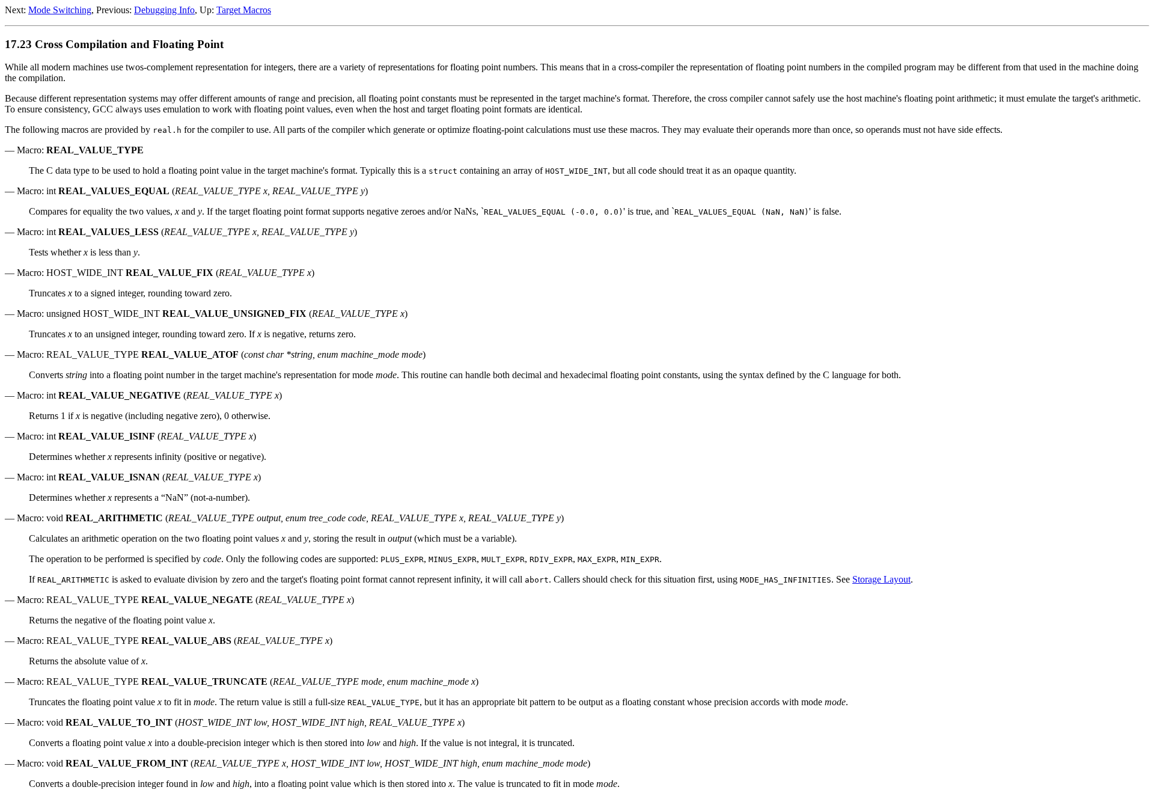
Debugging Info (164, 10)
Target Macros (243, 10)
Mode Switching (59, 10)
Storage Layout (881, 579)
